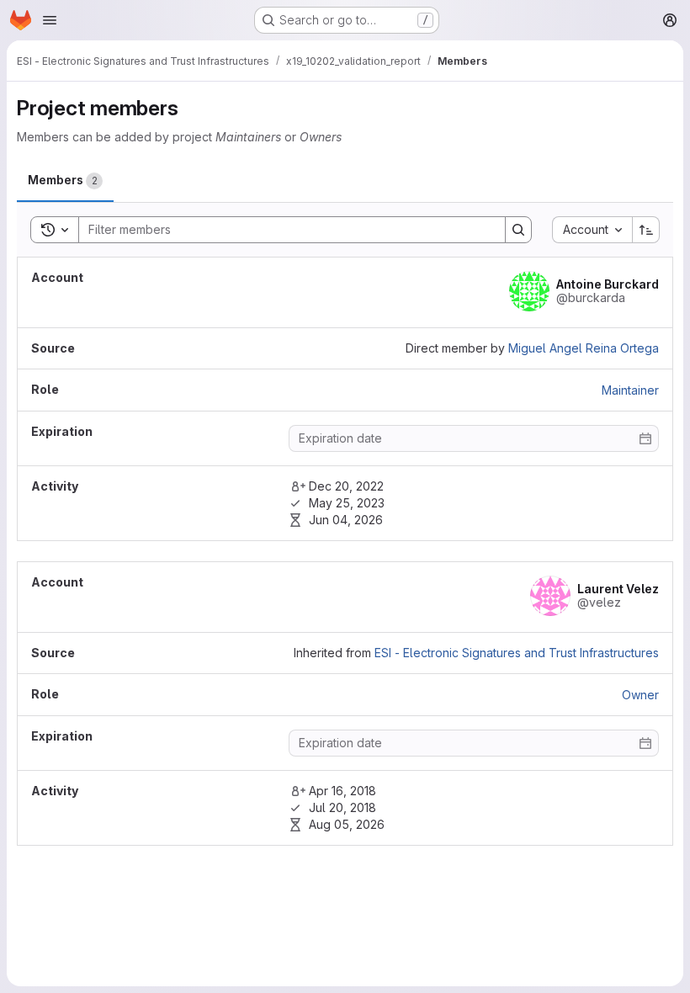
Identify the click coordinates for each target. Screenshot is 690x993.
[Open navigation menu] (49, 20)
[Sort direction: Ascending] (646, 229)
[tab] (65, 180)
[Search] (518, 229)
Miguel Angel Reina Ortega (583, 348)
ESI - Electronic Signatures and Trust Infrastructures (516, 652)
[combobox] (592, 229)
